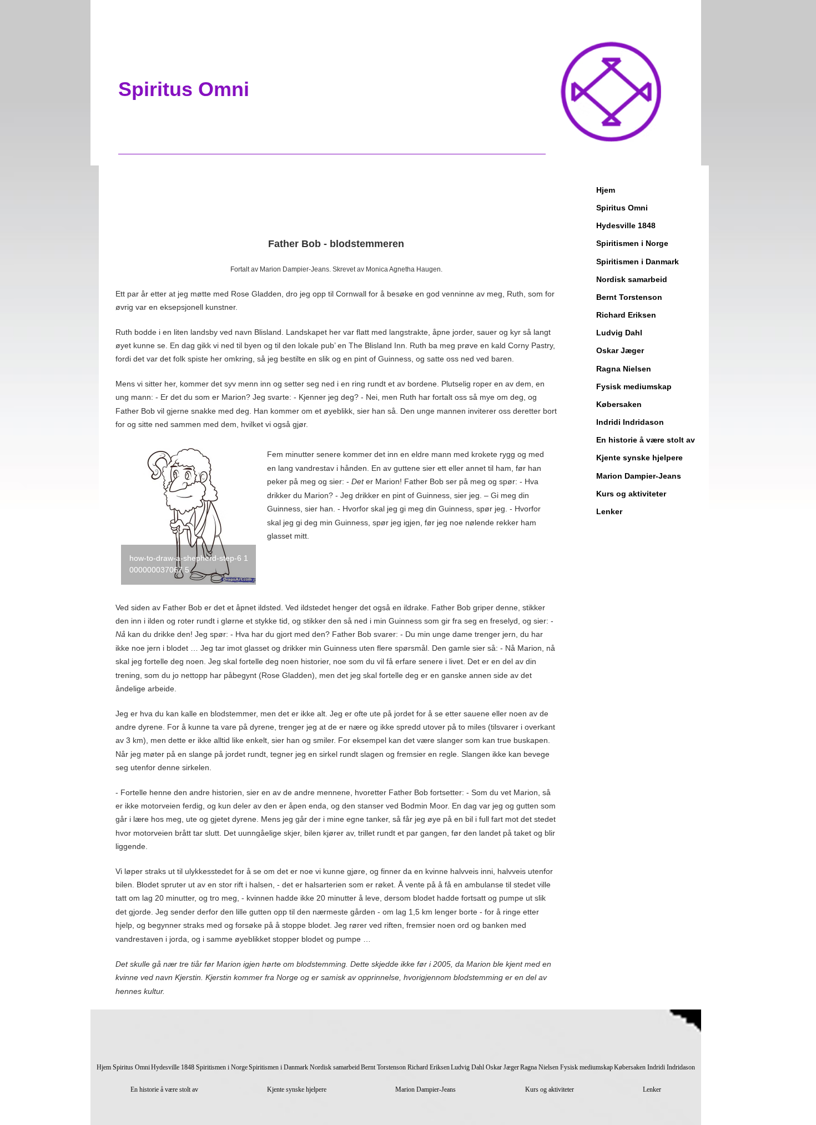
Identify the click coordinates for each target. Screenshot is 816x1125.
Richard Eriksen (626, 314)
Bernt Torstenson (629, 297)
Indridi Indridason (630, 422)
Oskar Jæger (620, 350)
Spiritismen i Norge (632, 243)
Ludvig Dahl (619, 332)
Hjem (605, 189)
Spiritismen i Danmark (637, 261)
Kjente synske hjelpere (639, 457)
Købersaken (619, 404)
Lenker (609, 511)
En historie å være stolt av (645, 439)
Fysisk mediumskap (634, 386)
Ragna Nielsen (623, 368)
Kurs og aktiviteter (631, 493)
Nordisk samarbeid (631, 279)
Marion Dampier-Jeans (638, 475)
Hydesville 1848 (626, 225)
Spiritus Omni (622, 207)
